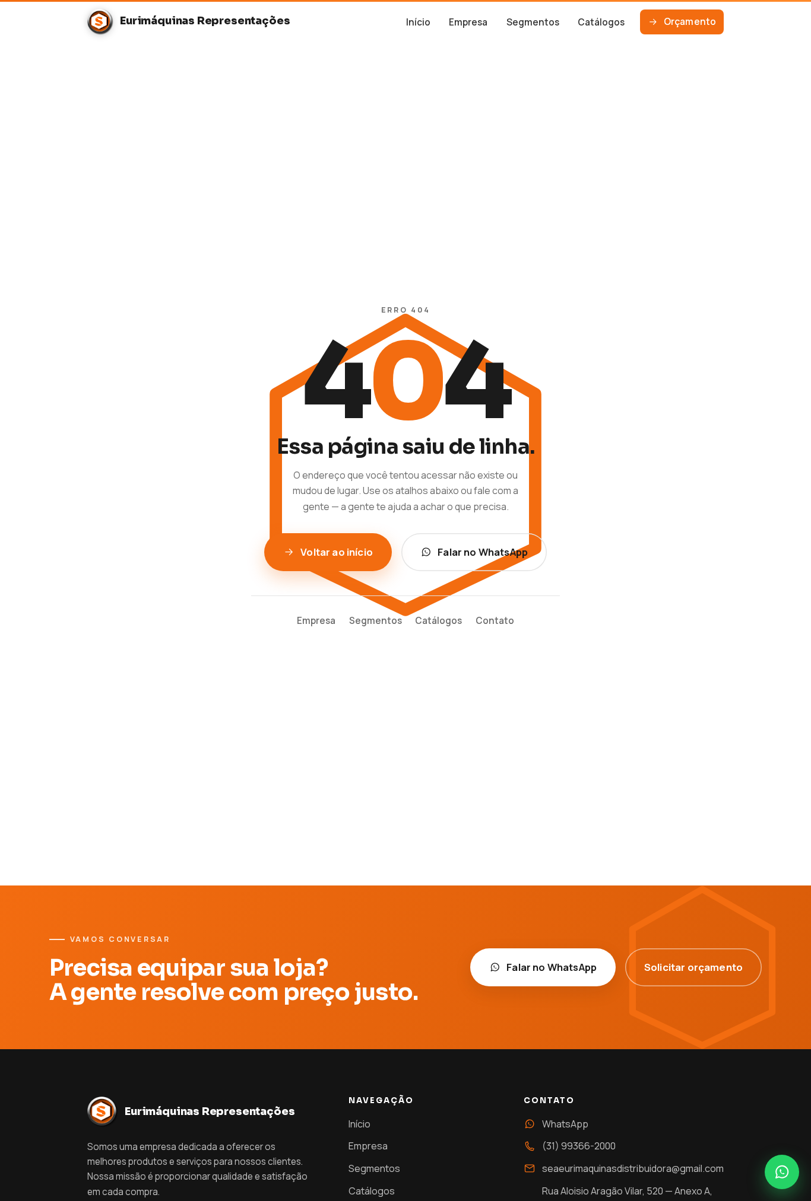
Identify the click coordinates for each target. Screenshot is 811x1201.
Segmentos (532, 22)
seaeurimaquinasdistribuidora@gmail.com (633, 1168)
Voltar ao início (336, 552)
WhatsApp (565, 1123)
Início (418, 22)
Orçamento (690, 21)
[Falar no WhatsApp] (782, 1172)
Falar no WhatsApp (483, 552)
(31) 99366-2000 (579, 1145)
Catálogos (601, 22)
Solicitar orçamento (693, 967)
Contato (495, 620)
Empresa (468, 22)
